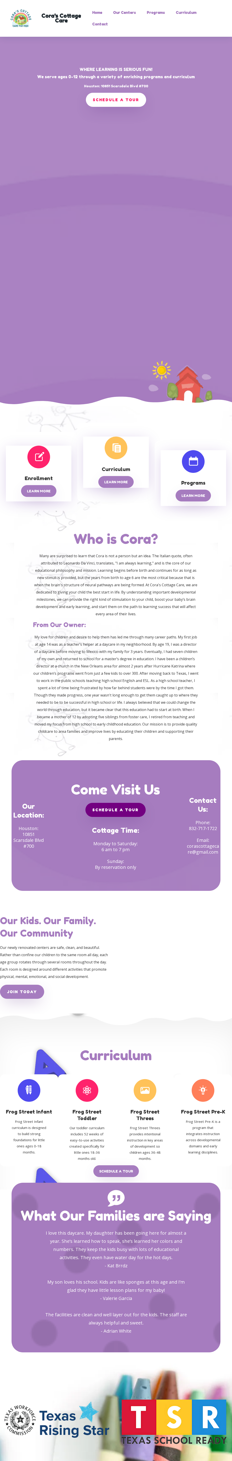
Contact (100, 24)
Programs (156, 12)
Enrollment (39, 478)
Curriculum (186, 12)
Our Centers (124, 12)
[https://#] (28, 1090)
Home (97, 12)
